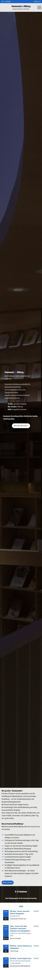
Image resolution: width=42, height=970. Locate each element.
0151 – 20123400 (6, 1)
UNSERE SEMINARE (7, 882)
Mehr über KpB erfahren (21, 425)
